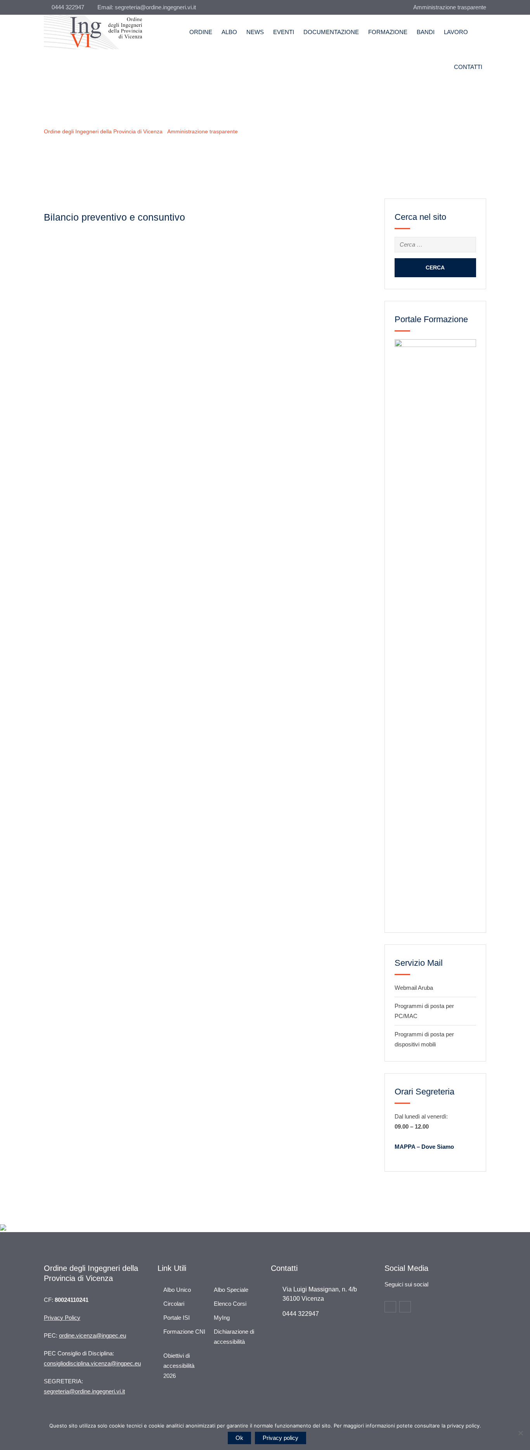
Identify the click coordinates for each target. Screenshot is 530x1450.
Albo (229, 32)
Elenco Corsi (230, 1303)
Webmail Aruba (414, 987)
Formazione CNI (184, 1331)
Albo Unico (177, 1289)
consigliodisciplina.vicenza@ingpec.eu (92, 1363)
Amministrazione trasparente (449, 7)
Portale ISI (176, 1317)
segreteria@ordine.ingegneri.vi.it (84, 1391)
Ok (239, 1437)
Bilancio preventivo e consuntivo (114, 217)
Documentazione (331, 32)
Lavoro (456, 32)
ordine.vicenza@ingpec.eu (92, 1335)
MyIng (222, 1317)
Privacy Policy (62, 1317)
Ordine (200, 32)
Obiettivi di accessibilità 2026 (178, 1365)
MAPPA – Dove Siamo (424, 1146)
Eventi (283, 32)
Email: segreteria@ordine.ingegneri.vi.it (146, 7)
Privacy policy (280, 1437)
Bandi (426, 32)
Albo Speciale (231, 1289)
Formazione (387, 32)
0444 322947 (68, 7)
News (255, 32)
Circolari (173, 1303)
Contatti (468, 67)
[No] (520, 1433)
